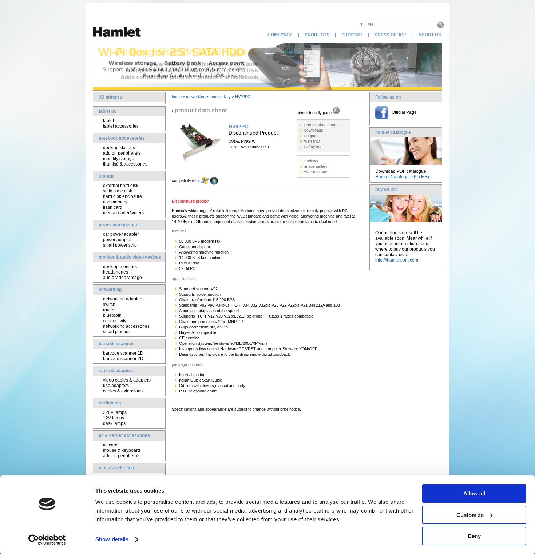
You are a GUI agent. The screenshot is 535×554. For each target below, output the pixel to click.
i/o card (110, 444)
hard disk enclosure (122, 196)
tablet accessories (121, 126)
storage (107, 176)
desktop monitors (120, 266)
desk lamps (114, 423)
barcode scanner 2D (123, 358)
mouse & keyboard (121, 450)
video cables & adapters (127, 380)
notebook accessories (122, 138)
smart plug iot (116, 331)
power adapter (117, 239)
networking (110, 289)
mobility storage (118, 158)
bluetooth (112, 315)
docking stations (119, 147)
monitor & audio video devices (130, 257)
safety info (313, 146)
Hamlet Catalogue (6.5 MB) (402, 176)
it (361, 25)
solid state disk (117, 191)
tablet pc (107, 111)
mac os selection (116, 467)
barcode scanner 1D (123, 353)
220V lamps (115, 412)
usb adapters (116, 385)
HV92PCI (243, 97)
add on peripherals (121, 153)
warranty (312, 141)
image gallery (316, 166)
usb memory (115, 201)
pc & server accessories (124, 435)
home (177, 97)
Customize (470, 515)
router (109, 309)
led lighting (110, 403)
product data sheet (320, 125)
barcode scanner (116, 343)
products (317, 34)
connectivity (114, 320)
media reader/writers (123, 212)
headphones (115, 272)
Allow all (474, 493)
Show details (111, 539)
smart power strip (120, 245)
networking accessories (126, 326)
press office (390, 34)
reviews (311, 161)
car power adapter (121, 234)
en (370, 25)
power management (119, 224)
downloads (313, 130)
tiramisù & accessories (125, 164)
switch (109, 304)
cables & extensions (123, 391)
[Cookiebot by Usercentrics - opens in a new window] (47, 539)
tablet (108, 120)
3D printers (110, 97)
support (351, 34)
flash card (112, 207)
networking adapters (123, 299)
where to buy (315, 172)
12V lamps (113, 418)
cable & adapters (116, 370)
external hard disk (120, 185)
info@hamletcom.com (396, 260)
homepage (280, 34)
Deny (474, 536)
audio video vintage (122, 277)
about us (430, 34)
